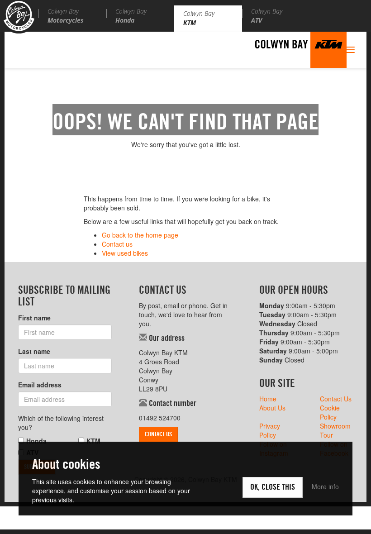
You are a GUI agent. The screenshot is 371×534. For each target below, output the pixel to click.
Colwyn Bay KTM (301, 50)
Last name (34, 351)
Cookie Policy (330, 412)
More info (325, 486)
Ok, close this (272, 487)
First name (34, 317)
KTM (93, 440)
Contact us (117, 243)
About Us (272, 407)
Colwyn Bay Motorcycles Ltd (19, 16)
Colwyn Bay (66, 15)
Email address (40, 384)
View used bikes (125, 252)
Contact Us (158, 434)
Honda (36, 440)
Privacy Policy (269, 430)
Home (267, 398)
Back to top (346, 509)
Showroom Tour (335, 430)
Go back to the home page (140, 234)
